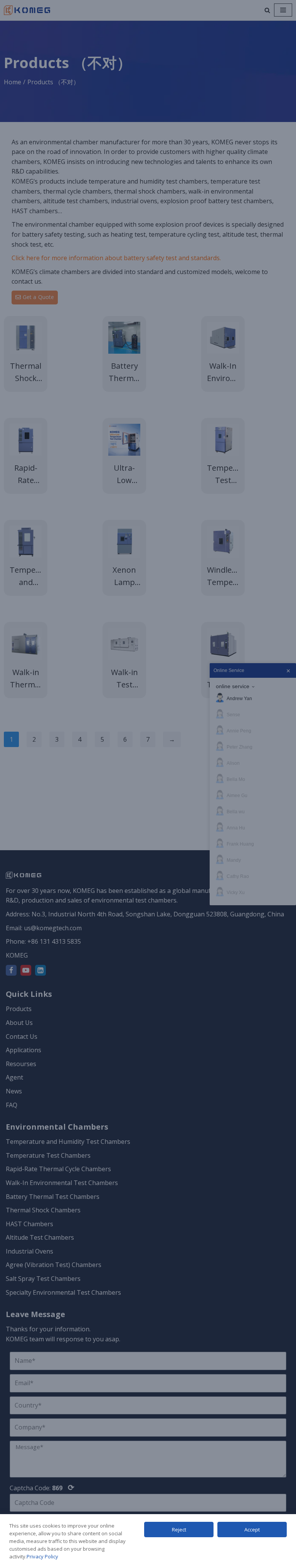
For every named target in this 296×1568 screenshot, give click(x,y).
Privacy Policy (42, 1556)
